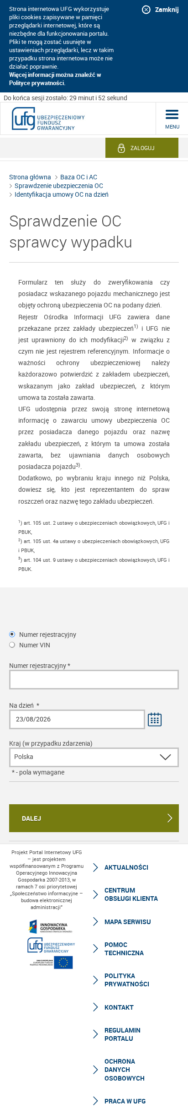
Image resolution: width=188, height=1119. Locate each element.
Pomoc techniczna (124, 948)
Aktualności (126, 867)
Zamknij (167, 9)
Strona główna (30, 176)
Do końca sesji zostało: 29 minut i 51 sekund (65, 97)
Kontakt (119, 1007)
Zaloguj (143, 147)
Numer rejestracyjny (47, 634)
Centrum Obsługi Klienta (131, 894)
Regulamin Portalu (122, 1034)
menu (172, 126)
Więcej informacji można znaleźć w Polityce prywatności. (55, 78)
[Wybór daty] (155, 720)
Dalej (31, 818)
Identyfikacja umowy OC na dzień (62, 194)
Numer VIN (34, 644)
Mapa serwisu (127, 921)
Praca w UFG (125, 1101)
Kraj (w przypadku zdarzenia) (51, 743)
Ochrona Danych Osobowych (124, 1069)
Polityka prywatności (126, 979)
